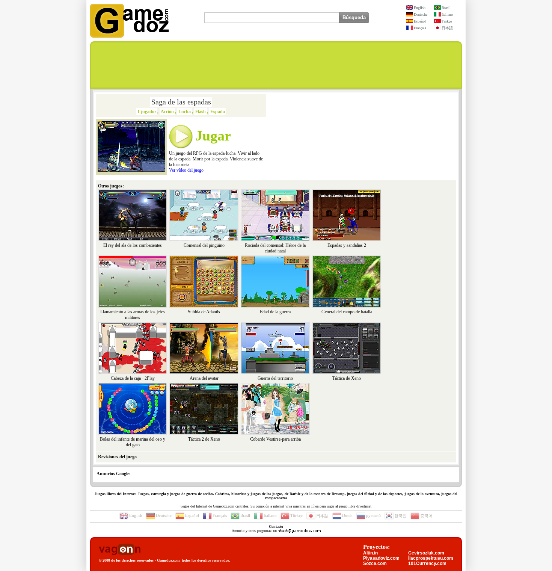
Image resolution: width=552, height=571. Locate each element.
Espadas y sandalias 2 (346, 245)
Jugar (213, 136)
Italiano (447, 14)
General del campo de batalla (346, 311)
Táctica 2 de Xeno (204, 439)
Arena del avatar (204, 378)
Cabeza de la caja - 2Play (133, 378)
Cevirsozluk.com (426, 553)
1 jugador (146, 111)
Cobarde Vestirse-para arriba (275, 439)
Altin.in (370, 553)
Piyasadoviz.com (381, 558)
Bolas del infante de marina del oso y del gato (132, 442)
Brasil (446, 8)
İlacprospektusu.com (430, 558)
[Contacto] (297, 531)
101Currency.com (427, 563)
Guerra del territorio (275, 378)
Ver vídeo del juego (186, 170)
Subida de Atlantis (204, 311)
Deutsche (420, 14)
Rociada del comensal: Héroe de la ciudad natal (275, 248)
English (419, 8)
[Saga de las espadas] (131, 170)
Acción (167, 111)
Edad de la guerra (275, 311)
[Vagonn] (119, 550)
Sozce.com (375, 563)
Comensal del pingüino (204, 245)
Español (420, 21)
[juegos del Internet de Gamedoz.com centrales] (129, 36)
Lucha (184, 111)
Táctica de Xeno (346, 378)
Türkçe (447, 21)
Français (420, 28)
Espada (217, 111)
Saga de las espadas (181, 102)
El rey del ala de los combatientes (132, 245)
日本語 (447, 28)
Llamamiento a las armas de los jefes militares (132, 314)
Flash (200, 111)
